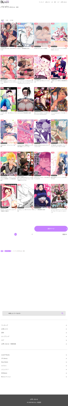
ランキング (41, 2)
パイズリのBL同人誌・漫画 (19, 251)
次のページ (51, 228)
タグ (58, 2)
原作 (55, 2)
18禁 (7, 20)
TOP (2, 251)
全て (2, 20)
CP (52, 2)
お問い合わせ (64, 2)
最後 (64, 234)
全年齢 (11, 20)
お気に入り (47, 2)
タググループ (8, 251)
